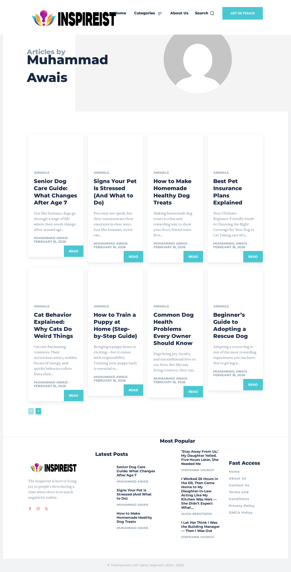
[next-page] (38, 411)
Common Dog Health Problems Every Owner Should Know (173, 329)
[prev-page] (31, 411)
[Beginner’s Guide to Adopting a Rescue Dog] (235, 282)
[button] (205, 13)
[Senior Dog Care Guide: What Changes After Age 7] (55, 148)
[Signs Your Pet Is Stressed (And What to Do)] (115, 148)
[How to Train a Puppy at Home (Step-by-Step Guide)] (115, 282)
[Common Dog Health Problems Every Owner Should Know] (175, 282)
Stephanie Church (197, 470)
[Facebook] (30, 509)
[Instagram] (38, 509)
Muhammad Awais (51, 238)
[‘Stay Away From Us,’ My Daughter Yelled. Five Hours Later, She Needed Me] (169, 454)
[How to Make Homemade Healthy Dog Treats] (175, 148)
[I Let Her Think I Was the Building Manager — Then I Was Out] (169, 525)
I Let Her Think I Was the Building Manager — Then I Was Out (200, 526)
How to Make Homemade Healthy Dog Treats (134, 517)
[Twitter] (46, 509)
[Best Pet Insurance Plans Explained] (235, 148)
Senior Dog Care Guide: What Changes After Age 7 (136, 471)
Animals (41, 172)
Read (73, 251)
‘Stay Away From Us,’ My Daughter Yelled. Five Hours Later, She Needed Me (199, 457)
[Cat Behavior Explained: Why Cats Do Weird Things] (55, 282)
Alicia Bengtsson (196, 514)
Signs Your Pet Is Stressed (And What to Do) (134, 494)
